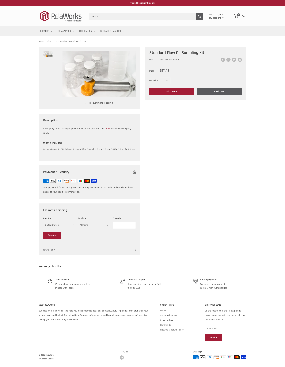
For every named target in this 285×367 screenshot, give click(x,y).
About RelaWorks (168, 315)
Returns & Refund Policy (171, 329)
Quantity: (153, 80)
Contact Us (165, 325)
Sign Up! (213, 337)
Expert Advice (166, 320)
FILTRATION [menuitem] (44, 31)
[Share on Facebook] (223, 59)
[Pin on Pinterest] (228, 59)
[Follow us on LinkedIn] (122, 357)
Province (82, 218)
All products (51, 41)
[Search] (199, 16)
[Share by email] (240, 59)
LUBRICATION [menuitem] (85, 31)
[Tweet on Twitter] (234, 59)
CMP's (107, 128)
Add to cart (171, 91)
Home (41, 41)
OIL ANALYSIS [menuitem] (64, 31)
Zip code (117, 218)
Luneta (152, 60)
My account (215, 18)
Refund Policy (48, 249)
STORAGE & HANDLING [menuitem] (111, 31)
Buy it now (219, 91)
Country (47, 218)
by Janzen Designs (46, 359)
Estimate (52, 235)
